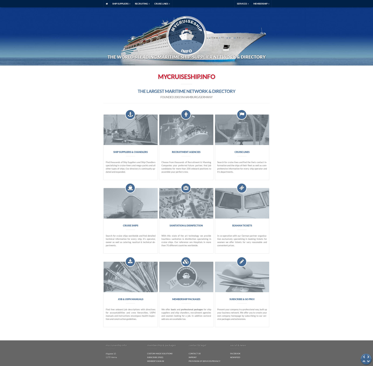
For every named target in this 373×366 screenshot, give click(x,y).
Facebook (235, 353)
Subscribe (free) (155, 357)
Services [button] (242, 3)
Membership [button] (260, 3)
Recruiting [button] (141, 3)
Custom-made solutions (160, 353)
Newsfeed (235, 357)
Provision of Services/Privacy (204, 361)
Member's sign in (155, 361)
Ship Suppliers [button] (120, 3)
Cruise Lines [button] (161, 3)
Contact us (195, 353)
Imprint (193, 357)
